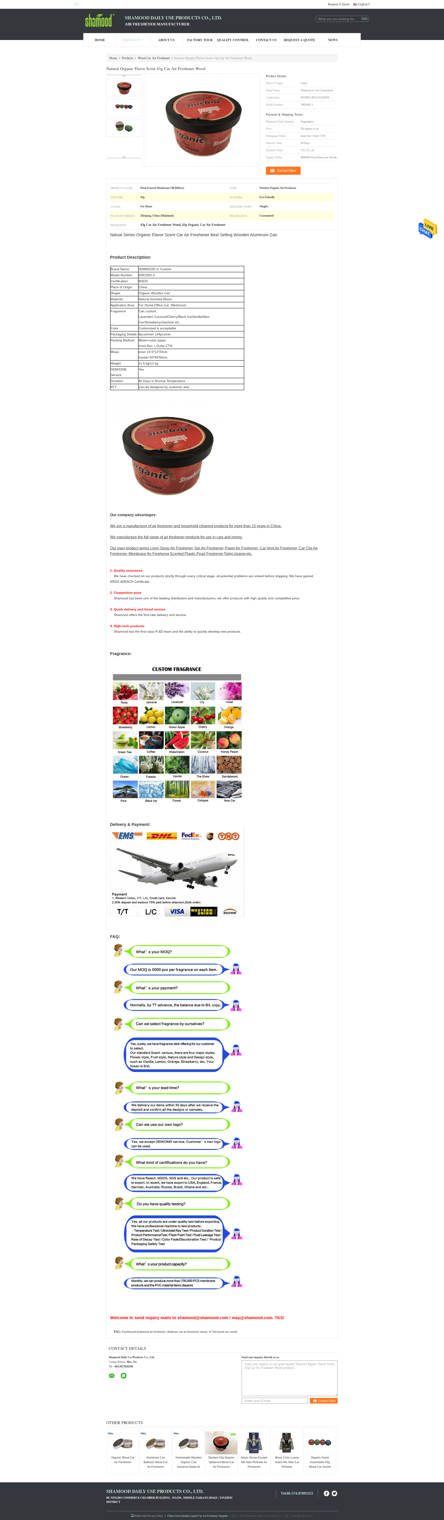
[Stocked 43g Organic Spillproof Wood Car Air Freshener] (221, 1442)
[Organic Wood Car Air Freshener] (123, 1442)
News (333, 39)
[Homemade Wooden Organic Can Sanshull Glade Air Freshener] (188, 1442)
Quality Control (233, 39)
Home (100, 39)
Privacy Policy (155, 1515)
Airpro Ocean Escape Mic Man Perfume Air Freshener (254, 1462)
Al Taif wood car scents (223, 1331)
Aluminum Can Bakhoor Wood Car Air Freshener (156, 1462)
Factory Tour (200, 39)
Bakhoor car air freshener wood (187, 1331)
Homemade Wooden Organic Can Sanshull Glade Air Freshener (189, 1464)
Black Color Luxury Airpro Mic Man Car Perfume (287, 1462)
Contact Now (286, 170)
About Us (166, 39)
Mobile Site (140, 1515)
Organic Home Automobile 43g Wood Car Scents (320, 1462)
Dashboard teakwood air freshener (144, 1331)
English (363, 4)
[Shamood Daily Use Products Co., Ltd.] (99, 20)
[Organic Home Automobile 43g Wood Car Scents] (320, 1442)
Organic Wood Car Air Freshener (123, 1460)
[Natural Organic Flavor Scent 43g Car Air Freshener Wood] (124, 87)
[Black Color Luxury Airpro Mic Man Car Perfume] (287, 1442)
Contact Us (266, 39)
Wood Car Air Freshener (154, 58)
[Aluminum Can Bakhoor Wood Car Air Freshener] (155, 1442)
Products (131, 39)
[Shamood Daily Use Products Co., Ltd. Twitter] (335, 1492)
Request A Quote (339, 4)
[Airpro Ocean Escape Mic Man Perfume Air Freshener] (254, 1442)
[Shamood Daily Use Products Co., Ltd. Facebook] (327, 1492)
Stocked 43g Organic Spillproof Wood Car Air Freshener (221, 1462)
